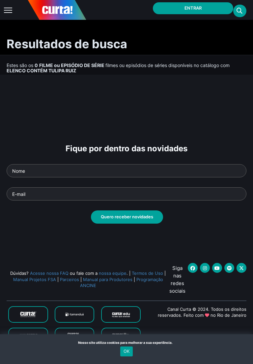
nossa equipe (112, 273)
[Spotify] (229, 268)
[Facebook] (193, 268)
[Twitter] (241, 268)
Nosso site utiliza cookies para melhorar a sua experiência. (126, 343)
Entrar (193, 8)
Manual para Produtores (107, 279)
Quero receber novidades (127, 216)
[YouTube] (217, 268)
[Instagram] (205, 268)
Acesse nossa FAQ (49, 273)
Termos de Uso (147, 273)
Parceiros (69, 279)
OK (126, 351)
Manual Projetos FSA (34, 279)
